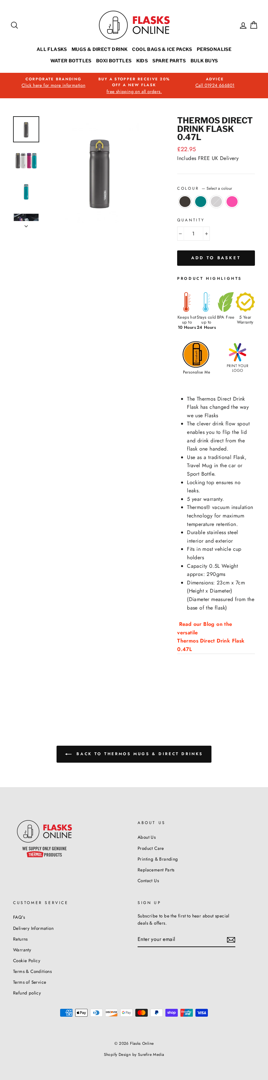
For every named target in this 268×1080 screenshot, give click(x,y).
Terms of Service (29, 982)
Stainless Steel (216, 201)
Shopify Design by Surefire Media (134, 1054)
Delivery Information (33, 928)
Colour (204, 188)
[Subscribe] (231, 939)
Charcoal (185, 201)
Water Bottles (71, 60)
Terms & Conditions (32, 971)
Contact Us (148, 880)
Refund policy (27, 993)
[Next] (26, 224)
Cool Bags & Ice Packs (162, 49)
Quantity (191, 220)
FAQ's (19, 917)
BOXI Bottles (114, 60)
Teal (200, 201)
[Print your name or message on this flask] (194, 372)
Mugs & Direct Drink (100, 49)
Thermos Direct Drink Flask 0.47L (210, 645)
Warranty (22, 949)
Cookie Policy (26, 960)
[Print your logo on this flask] (234, 372)
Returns (20, 939)
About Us (147, 837)
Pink (232, 201)
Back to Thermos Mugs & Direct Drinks (138, 754)
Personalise (214, 49)
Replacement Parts (156, 869)
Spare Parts (169, 60)
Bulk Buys (204, 60)
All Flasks (52, 49)
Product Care (151, 848)
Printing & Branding (158, 859)
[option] (53, 82)
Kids (142, 60)
